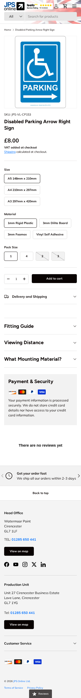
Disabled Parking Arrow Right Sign (35, 30)
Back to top (41, 493)
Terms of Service (13, 687)
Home (7, 30)
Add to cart (54, 278)
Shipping (10, 152)
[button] (65, 6)
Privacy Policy (35, 687)
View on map (19, 551)
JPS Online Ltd (21, 681)
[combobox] (40, 16)
